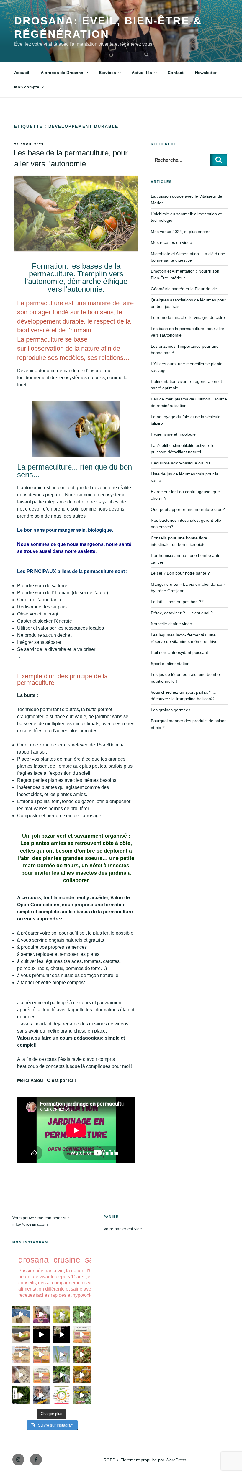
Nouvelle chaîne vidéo (171, 623)
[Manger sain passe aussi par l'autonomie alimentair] (41, 1395)
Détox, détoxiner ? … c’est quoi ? (182, 612)
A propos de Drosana (62, 72)
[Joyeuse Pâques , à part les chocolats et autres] (61, 1354)
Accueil (21, 72)
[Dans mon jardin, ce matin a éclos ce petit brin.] (82, 1314)
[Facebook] (36, 1459)
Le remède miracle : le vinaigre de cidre (188, 317)
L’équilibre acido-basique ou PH (180, 463)
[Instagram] (18, 1459)
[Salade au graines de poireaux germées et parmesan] (82, 1354)
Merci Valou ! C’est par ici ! (47, 1080)
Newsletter (205, 72)
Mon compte (26, 87)
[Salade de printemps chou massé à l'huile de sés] (82, 1375)
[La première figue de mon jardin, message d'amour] (21, 1314)
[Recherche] (218, 160)
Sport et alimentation (170, 663)
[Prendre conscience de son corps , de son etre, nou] (41, 1334)
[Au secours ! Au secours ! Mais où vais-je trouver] (61, 1395)
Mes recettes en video (171, 242)
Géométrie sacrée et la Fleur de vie (184, 288)
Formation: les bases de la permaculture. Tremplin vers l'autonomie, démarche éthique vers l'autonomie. (76, 277)
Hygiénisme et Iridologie (173, 434)
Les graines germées (170, 710)
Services (107, 72)
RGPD (109, 1459)
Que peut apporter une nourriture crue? (188, 509)
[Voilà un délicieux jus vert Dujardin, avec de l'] (61, 1375)
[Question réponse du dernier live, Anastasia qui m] (41, 1314)
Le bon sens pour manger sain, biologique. (65, 530)
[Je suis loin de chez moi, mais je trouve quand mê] (61, 1334)
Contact (176, 72)
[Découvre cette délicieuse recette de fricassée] (61, 1314)
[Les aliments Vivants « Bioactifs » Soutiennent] (41, 1354)
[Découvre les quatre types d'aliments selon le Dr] (82, 1334)
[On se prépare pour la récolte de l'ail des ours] (82, 1395)
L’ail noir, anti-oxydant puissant (179, 652)
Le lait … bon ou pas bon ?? (177, 601)
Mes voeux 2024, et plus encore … (183, 231)
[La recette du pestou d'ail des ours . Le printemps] (21, 1395)
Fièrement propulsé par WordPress (153, 1459)
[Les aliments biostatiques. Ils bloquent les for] (21, 1354)
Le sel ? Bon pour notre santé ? (180, 573)
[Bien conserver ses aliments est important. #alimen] (21, 1375)
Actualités (142, 72)
